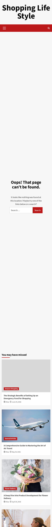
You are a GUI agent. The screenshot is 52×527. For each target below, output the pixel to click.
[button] (4, 27)
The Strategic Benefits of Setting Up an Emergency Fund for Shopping (21, 397)
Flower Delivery (10, 489)
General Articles (10, 439)
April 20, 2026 (16, 502)
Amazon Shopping (11, 389)
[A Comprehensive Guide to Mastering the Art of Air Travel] (26, 425)
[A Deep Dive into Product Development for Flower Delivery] (26, 475)
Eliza (7, 402)
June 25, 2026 (16, 402)
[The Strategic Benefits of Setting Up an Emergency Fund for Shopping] (26, 375)
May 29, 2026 (16, 452)
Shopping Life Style (26, 12)
